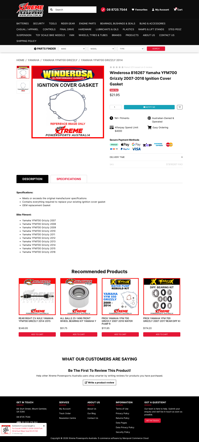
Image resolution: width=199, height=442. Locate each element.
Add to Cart (37, 334)
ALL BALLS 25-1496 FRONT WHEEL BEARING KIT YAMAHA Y (78, 319)
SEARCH (156, 49)
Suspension (23, 35)
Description (32, 179)
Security (39, 23)
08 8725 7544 (117, 9)
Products (132, 35)
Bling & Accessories (152, 23)
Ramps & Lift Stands (151, 29)
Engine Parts (87, 23)
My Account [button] (162, 9)
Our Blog (91, 413)
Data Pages (121, 422)
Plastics (128, 29)
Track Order (65, 413)
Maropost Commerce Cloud (136, 438)
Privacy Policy (122, 413)
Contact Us (166, 35)
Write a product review (100, 382)
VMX (71, 35)
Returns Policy (122, 418)
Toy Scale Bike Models (50, 35)
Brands (116, 35)
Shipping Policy (26, 41)
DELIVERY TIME (117, 157)
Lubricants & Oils (107, 29)
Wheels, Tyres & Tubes (93, 35)
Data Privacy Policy (125, 427)
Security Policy (123, 432)
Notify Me (150, 107)
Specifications (69, 179)
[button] (180, 107)
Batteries (22, 23)
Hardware (84, 29)
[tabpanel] (37, 307)
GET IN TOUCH (152, 420)
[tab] (32, 179)
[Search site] (51, 9)
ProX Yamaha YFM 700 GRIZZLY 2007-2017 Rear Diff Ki (161, 319)
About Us (149, 35)
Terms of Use (122, 408)
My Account (65, 408)
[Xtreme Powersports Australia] (30, 9)
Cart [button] (179, 9)
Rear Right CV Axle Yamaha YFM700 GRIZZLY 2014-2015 (36, 319)
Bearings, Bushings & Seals (117, 23)
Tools (53, 23)
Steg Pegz (174, 29)
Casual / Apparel (27, 29)
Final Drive (67, 29)
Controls (49, 29)
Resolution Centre (67, 418)
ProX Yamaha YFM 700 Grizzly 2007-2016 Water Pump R (117, 321)
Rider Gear (68, 23)
